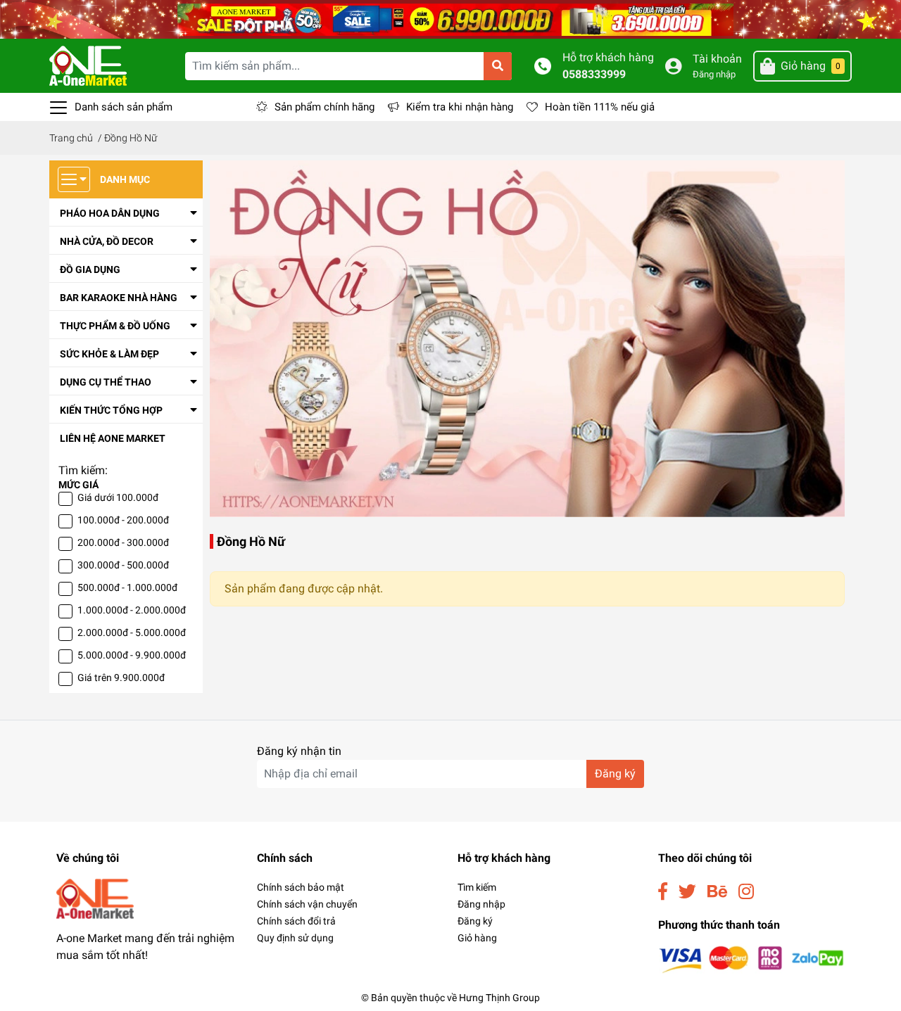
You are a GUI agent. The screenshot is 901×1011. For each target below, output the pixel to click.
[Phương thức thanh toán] (751, 958)
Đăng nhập (714, 74)
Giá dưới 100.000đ (117, 497)
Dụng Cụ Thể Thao (105, 382)
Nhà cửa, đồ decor (106, 241)
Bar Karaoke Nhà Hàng (118, 297)
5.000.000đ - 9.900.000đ (131, 655)
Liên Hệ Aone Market (112, 438)
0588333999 (594, 74)
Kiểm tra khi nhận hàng (459, 107)
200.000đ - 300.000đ (123, 542)
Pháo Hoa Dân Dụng (110, 213)
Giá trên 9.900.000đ (121, 677)
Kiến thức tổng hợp (111, 410)
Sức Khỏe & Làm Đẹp (109, 354)
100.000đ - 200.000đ (123, 520)
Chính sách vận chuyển (307, 904)
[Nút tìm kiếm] (498, 66)
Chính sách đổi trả (296, 921)
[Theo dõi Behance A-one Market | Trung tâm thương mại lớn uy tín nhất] (717, 892)
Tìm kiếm (477, 887)
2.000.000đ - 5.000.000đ (131, 632)
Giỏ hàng (477, 937)
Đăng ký (615, 773)
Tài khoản (717, 58)
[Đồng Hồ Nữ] (527, 338)
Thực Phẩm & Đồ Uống (115, 325)
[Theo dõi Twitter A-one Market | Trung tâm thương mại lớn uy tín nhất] (687, 892)
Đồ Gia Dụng (90, 269)
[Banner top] (450, 18)
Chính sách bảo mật (300, 887)
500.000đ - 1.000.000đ (127, 587)
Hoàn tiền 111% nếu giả (600, 107)
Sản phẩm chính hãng (324, 107)
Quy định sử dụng (295, 937)
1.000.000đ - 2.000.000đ (131, 610)
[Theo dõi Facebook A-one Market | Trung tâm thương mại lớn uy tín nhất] (662, 892)
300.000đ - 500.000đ (123, 565)
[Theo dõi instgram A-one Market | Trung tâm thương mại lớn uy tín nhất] (746, 892)
